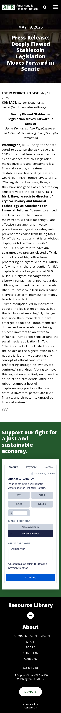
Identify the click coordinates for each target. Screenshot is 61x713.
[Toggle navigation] (55, 7)
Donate (30, 692)
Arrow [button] (30, 615)
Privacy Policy (30, 704)
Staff (30, 642)
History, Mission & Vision (30, 636)
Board (30, 647)
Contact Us (30, 707)
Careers (30, 658)
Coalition (30, 653)
